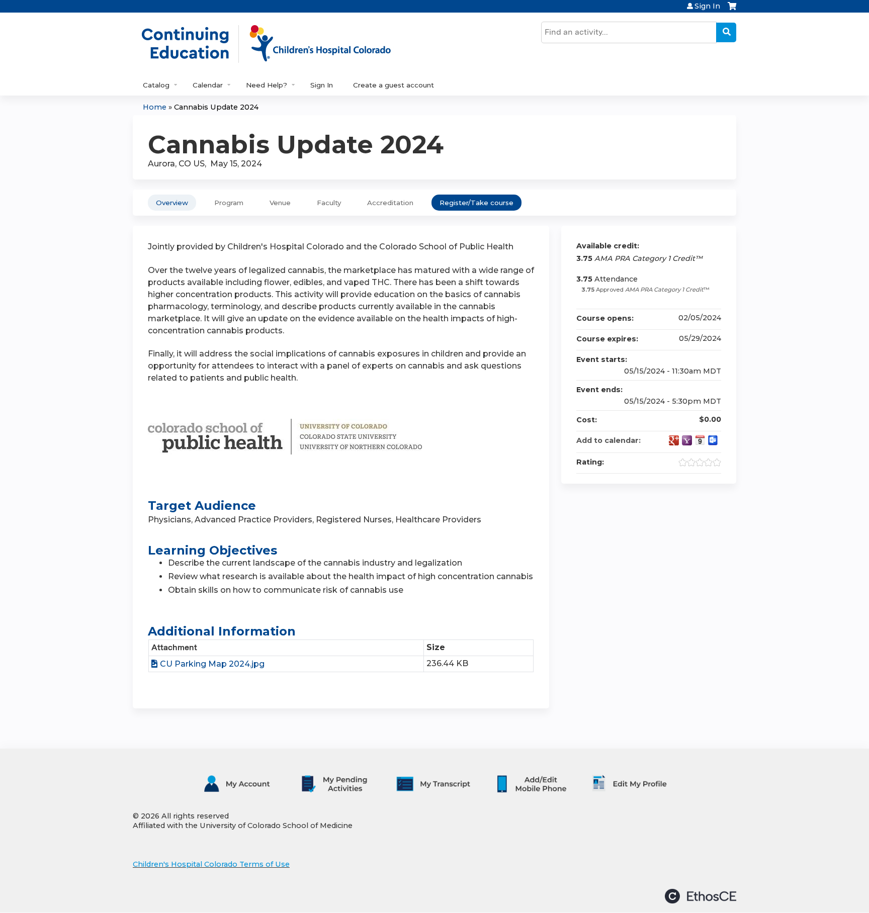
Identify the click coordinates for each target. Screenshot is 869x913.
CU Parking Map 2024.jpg (212, 664)
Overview (172, 203)
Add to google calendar (674, 440)
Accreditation (390, 203)
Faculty (329, 203)
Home (154, 107)
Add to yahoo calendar (687, 440)
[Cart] (732, 10)
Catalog (156, 85)
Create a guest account (393, 85)
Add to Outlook (713, 440)
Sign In (707, 6)
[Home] (276, 44)
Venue (280, 203)
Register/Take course (476, 203)
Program (228, 203)
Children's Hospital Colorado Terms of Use (211, 864)
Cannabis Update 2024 (216, 107)
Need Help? (266, 85)
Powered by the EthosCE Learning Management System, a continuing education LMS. (700, 896)
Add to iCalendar (700, 440)
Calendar (208, 85)
